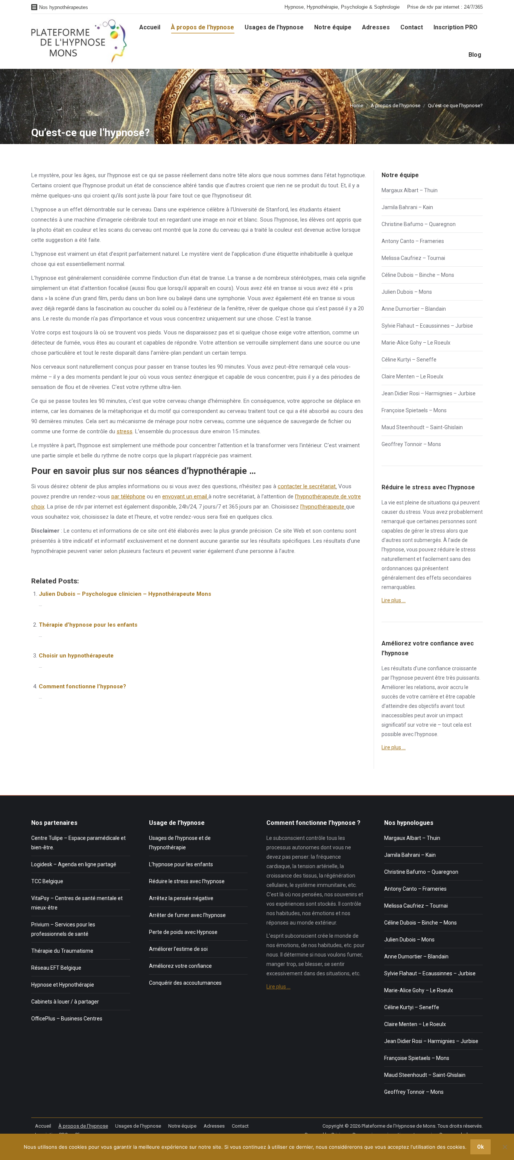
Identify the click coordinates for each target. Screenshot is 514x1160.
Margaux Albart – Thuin (410, 190)
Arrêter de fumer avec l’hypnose (187, 915)
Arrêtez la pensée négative (181, 898)
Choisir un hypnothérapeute (76, 655)
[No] (504, 1147)
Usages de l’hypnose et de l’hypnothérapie (180, 842)
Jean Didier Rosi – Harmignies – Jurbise (429, 393)
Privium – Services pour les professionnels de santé (63, 929)
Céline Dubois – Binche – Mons (418, 275)
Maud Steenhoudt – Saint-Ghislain (422, 427)
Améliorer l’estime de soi (178, 949)
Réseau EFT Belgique (56, 968)
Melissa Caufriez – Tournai (413, 258)
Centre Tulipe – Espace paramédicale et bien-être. (78, 842)
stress (124, 431)
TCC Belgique (47, 881)
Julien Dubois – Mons (407, 292)
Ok (480, 1147)
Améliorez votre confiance (180, 966)
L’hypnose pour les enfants (181, 864)
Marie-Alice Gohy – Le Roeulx (416, 343)
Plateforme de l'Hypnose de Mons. (399, 1126)
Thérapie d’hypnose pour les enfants (88, 624)
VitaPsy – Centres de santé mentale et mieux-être (77, 903)
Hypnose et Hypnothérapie (62, 985)
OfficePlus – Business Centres (66, 1019)
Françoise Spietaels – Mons (414, 410)
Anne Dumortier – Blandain (414, 309)
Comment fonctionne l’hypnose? (82, 686)
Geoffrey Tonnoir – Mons (411, 444)
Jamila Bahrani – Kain (407, 207)
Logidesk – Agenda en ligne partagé (73, 864)
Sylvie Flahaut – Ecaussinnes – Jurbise (427, 326)
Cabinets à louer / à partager (65, 1002)
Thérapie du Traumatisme (62, 951)
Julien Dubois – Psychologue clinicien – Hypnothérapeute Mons (125, 594)
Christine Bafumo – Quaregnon (419, 224)
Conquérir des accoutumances (185, 983)
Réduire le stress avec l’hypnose (187, 881)
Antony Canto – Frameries (413, 241)
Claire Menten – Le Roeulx (412, 377)
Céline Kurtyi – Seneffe (409, 360)
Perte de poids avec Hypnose (183, 932)
